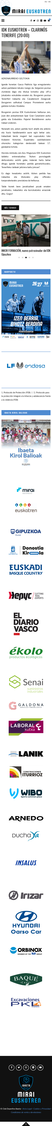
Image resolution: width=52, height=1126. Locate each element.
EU (46, 2)
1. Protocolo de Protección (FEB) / (16, 393)
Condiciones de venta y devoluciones (26, 1112)
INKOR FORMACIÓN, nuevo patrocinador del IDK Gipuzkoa (25, 252)
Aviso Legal (27, 1109)
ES (50, 2)
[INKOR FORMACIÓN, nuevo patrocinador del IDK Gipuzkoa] (26, 230)
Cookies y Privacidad (42, 1109)
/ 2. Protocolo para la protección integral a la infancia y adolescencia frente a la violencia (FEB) (26, 396)
